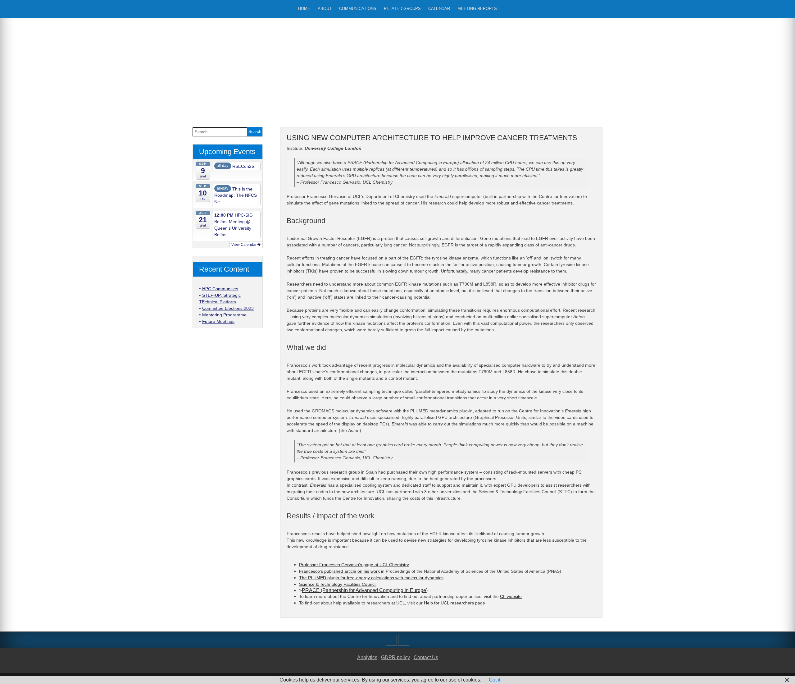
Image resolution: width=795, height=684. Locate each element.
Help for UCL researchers (449, 602)
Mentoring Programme (224, 314)
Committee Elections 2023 (228, 308)
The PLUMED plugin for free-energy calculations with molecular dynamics (371, 577)
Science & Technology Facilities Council (337, 584)
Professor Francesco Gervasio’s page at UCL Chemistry (354, 564)
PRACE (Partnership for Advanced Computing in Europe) (365, 590)
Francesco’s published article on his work (339, 571)
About (325, 8)
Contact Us (426, 657)
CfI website (511, 596)
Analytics (367, 657)
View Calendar (244, 244)
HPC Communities (220, 288)
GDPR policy (395, 657)
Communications (357, 8)
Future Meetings (218, 321)
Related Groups (402, 8)
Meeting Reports (477, 8)
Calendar (439, 8)
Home (304, 8)
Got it (494, 679)
